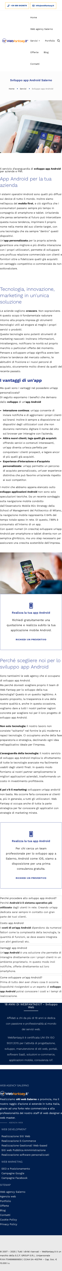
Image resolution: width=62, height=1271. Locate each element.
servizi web (33, 1029)
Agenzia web (8, 1196)
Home (11, 89)
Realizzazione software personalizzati (25, 1154)
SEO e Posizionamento (15, 1168)
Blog (3, 1210)
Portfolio (5, 1201)
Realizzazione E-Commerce (18, 1140)
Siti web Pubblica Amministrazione (23, 1150)
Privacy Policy (8, 1224)
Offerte (4, 1205)
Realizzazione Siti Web (15, 1136)
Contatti (5, 1214)
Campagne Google (12, 1173)
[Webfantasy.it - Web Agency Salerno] (15, 40)
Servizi (23, 89)
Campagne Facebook (14, 1177)
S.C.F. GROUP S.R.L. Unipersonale (32, 1255)
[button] (11, 1122)
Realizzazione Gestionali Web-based (24, 1145)
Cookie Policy (8, 1219)
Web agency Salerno (12, 1191)
